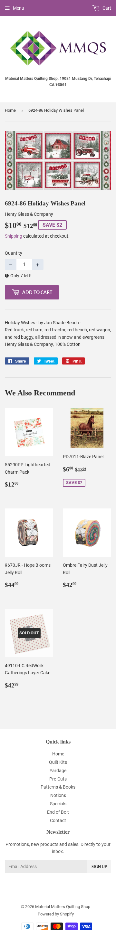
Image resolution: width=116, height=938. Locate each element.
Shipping (13, 236)
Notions (58, 795)
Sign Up (99, 866)
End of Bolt (58, 812)
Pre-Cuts (58, 779)
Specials (58, 803)
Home (10, 110)
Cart (106, 8)
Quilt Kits (58, 762)
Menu (18, 8)
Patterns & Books (58, 787)
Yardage (58, 770)
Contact (58, 820)
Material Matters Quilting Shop (62, 906)
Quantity (13, 253)
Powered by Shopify (56, 914)
